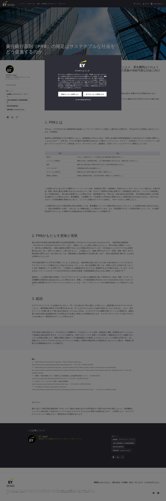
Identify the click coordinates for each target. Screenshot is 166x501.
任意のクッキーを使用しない (70, 94)
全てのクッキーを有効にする (95, 94)
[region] (83, 82)
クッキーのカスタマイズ (83, 99)
